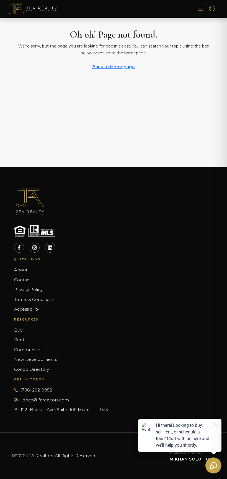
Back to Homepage (113, 66)
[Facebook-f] (19, 248)
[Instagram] (35, 248)
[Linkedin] (50, 248)
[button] (200, 9)
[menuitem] (211, 9)
